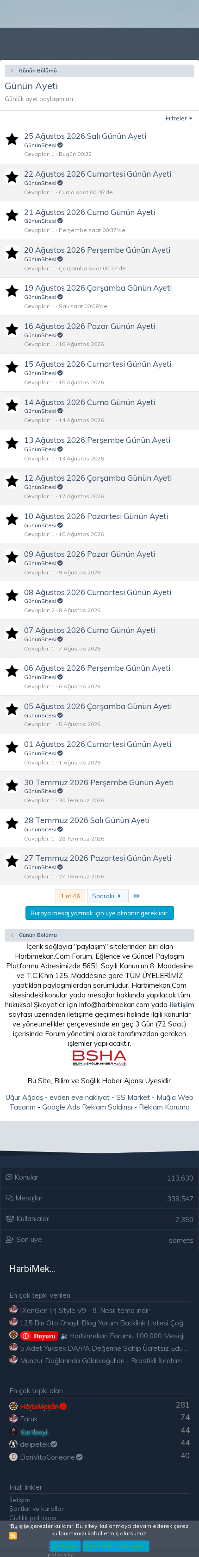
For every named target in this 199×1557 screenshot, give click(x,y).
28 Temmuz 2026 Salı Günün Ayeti (86, 820)
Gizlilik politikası (32, 1518)
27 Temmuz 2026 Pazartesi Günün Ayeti (97, 858)
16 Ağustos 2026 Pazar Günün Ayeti (89, 326)
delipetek (35, 1444)
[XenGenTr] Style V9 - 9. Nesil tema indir (84, 1310)
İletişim (20, 1500)
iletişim (181, 1004)
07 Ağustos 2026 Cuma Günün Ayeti (89, 630)
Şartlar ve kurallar (36, 1508)
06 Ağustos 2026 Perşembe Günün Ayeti (97, 668)
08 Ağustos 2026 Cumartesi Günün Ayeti (97, 592)
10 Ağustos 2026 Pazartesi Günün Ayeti (96, 516)
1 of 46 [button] (70, 896)
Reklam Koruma (164, 1107)
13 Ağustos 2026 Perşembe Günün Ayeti (97, 440)
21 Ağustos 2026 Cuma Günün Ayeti (89, 212)
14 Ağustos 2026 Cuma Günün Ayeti (89, 402)
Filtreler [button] (176, 118)
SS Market (133, 1097)
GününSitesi (40, 145)
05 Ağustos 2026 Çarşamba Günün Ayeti (98, 706)
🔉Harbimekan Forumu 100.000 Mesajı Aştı (116, 1335)
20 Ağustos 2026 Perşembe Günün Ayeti (97, 250)
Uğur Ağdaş (24, 1097)
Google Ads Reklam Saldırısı (87, 1107)
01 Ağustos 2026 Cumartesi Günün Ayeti (97, 744)
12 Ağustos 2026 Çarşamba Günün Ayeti (98, 478)
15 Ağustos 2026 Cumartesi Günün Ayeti (97, 364)
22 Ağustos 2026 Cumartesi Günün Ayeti (97, 174)
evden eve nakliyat (80, 1097)
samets (181, 1240)
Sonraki (104, 896)
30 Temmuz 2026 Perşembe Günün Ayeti (99, 782)
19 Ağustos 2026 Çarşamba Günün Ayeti (98, 287)
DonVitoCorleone (47, 1457)
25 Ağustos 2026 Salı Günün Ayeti (85, 136)
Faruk (28, 1418)
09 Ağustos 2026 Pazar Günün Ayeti (89, 554)
